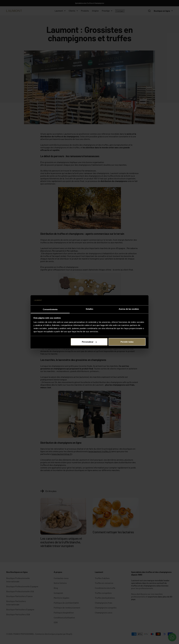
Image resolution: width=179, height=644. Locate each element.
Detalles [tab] (89, 309)
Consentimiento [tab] (50, 309)
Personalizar (87, 342)
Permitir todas (127, 342)
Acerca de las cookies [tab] (129, 309)
